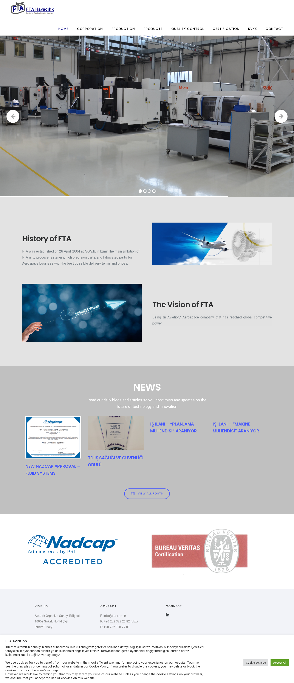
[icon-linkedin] (167, 615)
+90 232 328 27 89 (117, 627)
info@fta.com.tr (115, 616)
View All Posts (150, 493)
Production (123, 29)
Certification (226, 29)
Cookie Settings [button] (256, 662)
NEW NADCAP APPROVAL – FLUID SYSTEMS (52, 469)
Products (153, 29)
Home (63, 29)
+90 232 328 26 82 (117, 621)
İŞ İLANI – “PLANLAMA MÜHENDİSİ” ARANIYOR (173, 427)
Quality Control (187, 29)
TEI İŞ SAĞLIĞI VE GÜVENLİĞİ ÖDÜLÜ (116, 461)
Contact (274, 29)
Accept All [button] (279, 662)
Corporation (90, 29)
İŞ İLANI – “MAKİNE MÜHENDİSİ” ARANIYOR (236, 427)
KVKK (252, 29)
